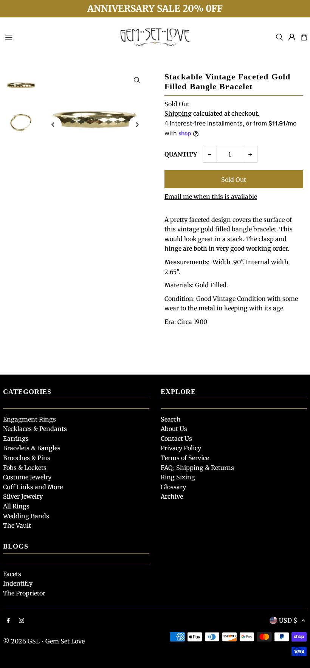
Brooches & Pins (26, 458)
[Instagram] (21, 621)
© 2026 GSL (21, 641)
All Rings (16, 506)
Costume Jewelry (27, 477)
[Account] (291, 37)
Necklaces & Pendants (35, 428)
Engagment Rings (29, 419)
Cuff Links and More (33, 487)
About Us (174, 428)
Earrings (16, 438)
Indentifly (18, 583)
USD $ (288, 620)
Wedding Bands (26, 516)
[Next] (137, 124)
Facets (12, 574)
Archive (172, 496)
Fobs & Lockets (24, 467)
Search (171, 419)
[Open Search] (279, 37)
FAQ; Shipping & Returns (197, 467)
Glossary (173, 487)
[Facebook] (8, 621)
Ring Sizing (178, 477)
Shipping (178, 113)
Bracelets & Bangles (31, 448)
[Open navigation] (57, 37)
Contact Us (176, 438)
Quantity (180, 154)
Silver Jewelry (23, 496)
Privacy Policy (181, 448)
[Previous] (53, 124)
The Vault (17, 525)
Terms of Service (185, 458)
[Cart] (304, 37)
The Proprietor (24, 593)
